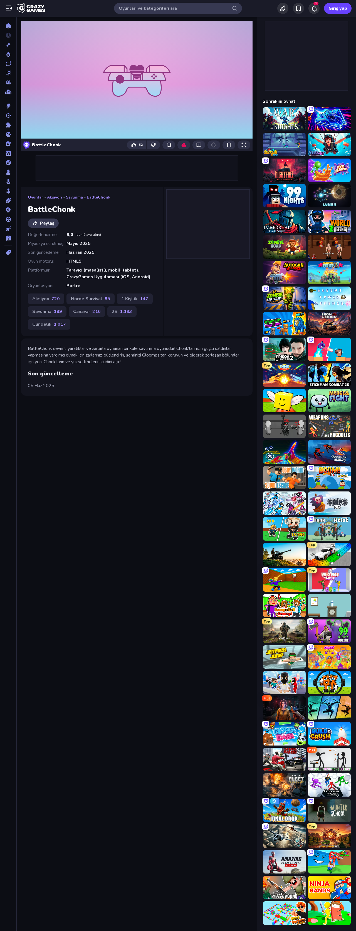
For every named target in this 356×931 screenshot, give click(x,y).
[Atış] (8, 115)
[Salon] (8, 181)
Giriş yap (337, 8)
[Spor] (8, 200)
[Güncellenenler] (8, 63)
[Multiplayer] (8, 82)
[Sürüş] (8, 219)
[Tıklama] (8, 229)
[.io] (8, 134)
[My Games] (298, 8)
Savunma (74, 197)
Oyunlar (35, 197)
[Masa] (8, 172)
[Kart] (8, 144)
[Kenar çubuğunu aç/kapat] (9, 8)
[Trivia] (8, 238)
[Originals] (8, 73)
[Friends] (282, 8)
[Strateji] (8, 210)
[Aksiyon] (8, 106)
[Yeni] (8, 44)
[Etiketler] (8, 252)
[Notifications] (314, 8)
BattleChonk (98, 197)
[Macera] (8, 162)
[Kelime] (8, 153)
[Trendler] (8, 54)
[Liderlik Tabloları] (8, 92)
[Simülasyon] (8, 191)
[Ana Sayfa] (8, 26)
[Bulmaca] (8, 125)
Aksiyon (54, 197)
